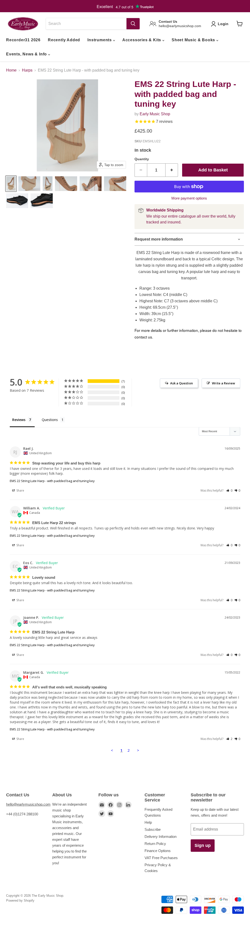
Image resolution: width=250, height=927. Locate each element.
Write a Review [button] (223, 383)
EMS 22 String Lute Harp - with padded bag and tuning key (52, 481)
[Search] (133, 23)
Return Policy (155, 844)
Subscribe (153, 829)
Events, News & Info (27, 54)
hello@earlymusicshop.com (28, 804)
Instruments (100, 40)
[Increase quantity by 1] (172, 170)
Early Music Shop (155, 114)
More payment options (189, 198)
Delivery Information (161, 836)
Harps (27, 70)
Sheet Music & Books (194, 40)
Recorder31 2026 (23, 40)
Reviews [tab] (18, 419)
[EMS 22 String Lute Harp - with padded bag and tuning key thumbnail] (11, 183)
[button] (229, 490)
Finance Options (158, 851)
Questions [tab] (50, 419)
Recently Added (64, 40)
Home (11, 70)
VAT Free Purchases (161, 858)
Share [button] (20, 490)
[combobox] (86, 23)
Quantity (142, 159)
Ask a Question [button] (181, 383)
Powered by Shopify (20, 900)
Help (148, 822)
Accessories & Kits (142, 40)
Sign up (203, 845)
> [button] (138, 750)
